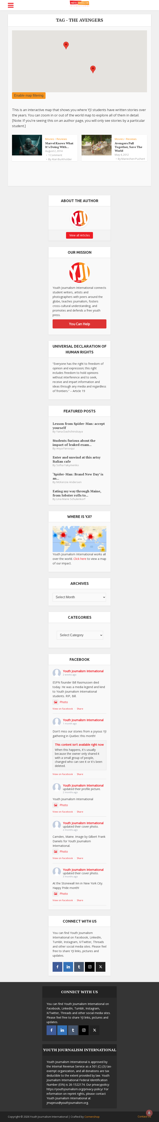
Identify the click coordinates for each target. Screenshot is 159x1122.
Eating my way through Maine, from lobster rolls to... (77, 493)
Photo (64, 702)
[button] (66, 45)
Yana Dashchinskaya (69, 431)
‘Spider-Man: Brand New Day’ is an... (78, 476)
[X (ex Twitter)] (100, 967)
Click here (79, 559)
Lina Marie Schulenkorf (70, 499)
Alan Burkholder (62, 159)
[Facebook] (57, 967)
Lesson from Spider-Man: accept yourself (79, 425)
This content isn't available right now (79, 744)
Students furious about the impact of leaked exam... (74, 442)
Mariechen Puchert (133, 159)
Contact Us (144, 1116)
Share (80, 708)
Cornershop (92, 1116)
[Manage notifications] (149, 1113)
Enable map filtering (28, 95)
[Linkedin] (68, 967)
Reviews (62, 139)
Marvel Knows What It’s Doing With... (59, 145)
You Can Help (79, 324)
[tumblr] (79, 967)
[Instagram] (90, 967)
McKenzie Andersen (69, 482)
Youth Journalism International (83, 671)
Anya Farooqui (65, 448)
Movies (49, 139)
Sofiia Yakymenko (67, 465)
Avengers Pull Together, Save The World (128, 147)
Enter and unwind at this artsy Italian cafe (76, 459)
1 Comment (55, 155)
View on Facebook (63, 708)
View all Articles (79, 235)
